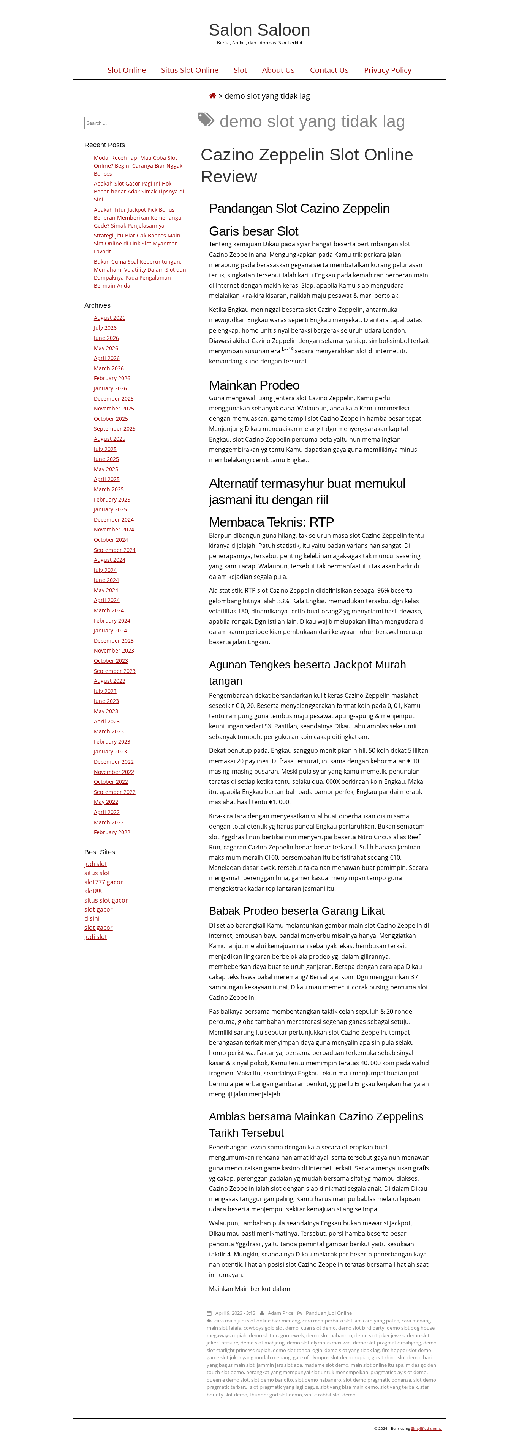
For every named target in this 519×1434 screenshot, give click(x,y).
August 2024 (109, 559)
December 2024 (114, 519)
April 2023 (107, 721)
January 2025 (110, 509)
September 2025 (115, 428)
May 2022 (106, 801)
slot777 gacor (103, 882)
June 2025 (106, 458)
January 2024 (110, 630)
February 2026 (112, 378)
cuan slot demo (318, 1327)
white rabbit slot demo (330, 1394)
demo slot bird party (361, 1327)
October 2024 (111, 539)
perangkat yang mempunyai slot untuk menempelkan (307, 1372)
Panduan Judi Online (329, 1313)
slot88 (93, 891)
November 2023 (114, 650)
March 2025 (109, 489)
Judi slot (95, 936)
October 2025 (111, 418)
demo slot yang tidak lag (352, 1350)
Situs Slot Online (189, 70)
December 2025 (114, 398)
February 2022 (112, 832)
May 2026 (106, 348)
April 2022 (107, 812)
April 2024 (107, 600)
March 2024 (109, 610)
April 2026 (107, 358)
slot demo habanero (318, 1379)
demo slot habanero (329, 1335)
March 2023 (109, 731)
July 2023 (105, 691)
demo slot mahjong (263, 1342)
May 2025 (106, 469)
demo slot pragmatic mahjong (387, 1342)
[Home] (213, 96)
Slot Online (127, 70)
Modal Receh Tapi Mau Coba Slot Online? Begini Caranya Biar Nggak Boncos (138, 165)
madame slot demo (326, 1365)
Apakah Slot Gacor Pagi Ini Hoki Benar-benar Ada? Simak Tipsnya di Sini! (139, 191)
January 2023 (110, 751)
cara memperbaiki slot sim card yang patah (350, 1320)
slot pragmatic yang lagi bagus (284, 1387)
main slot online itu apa (377, 1365)
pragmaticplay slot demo (398, 1372)
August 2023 (109, 680)
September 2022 (115, 792)
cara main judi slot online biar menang (257, 1320)
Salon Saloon (259, 29)
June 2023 (106, 700)
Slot (240, 70)
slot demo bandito (272, 1379)
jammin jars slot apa (279, 1365)
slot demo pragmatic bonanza (377, 1379)
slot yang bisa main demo (349, 1387)
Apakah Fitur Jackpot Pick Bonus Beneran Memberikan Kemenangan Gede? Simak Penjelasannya (139, 217)
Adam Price (280, 1313)
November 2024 (114, 529)
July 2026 (105, 327)
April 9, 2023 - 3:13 (235, 1313)
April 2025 (107, 479)
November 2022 (114, 771)
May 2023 (106, 711)
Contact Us (329, 70)
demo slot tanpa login (297, 1350)
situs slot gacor (106, 900)
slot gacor (98, 909)
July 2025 (105, 449)
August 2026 (109, 317)
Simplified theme (426, 1428)
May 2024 (106, 590)
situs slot (97, 873)
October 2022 (111, 781)
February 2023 (112, 741)
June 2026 (106, 337)
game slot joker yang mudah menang (249, 1357)
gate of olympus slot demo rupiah (331, 1357)
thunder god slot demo (276, 1394)
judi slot (95, 864)
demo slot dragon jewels (276, 1335)
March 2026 (109, 368)
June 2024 (106, 579)
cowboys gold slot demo (271, 1327)
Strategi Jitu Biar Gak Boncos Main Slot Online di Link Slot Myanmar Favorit (137, 243)
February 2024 (112, 620)
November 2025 (114, 408)
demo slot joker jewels (379, 1335)
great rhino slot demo (396, 1357)
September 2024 (115, 549)
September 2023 (115, 671)
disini (92, 918)
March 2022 (109, 822)
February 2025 (112, 499)
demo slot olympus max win (319, 1342)
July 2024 (105, 570)
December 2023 (114, 640)
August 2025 (109, 438)
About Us (278, 70)
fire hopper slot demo (406, 1350)
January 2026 (110, 388)
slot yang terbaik (399, 1387)
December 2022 (114, 761)
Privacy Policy (387, 70)
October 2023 (111, 660)
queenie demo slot (228, 1379)
